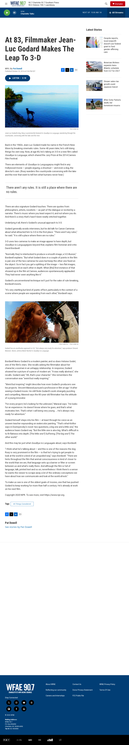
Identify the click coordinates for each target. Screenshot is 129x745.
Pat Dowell (17, 68)
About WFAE (51, 684)
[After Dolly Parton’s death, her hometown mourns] (94, 104)
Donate (119, 4)
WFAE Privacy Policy (107, 684)
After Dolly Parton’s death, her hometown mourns (112, 103)
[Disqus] (64, 576)
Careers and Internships (55, 696)
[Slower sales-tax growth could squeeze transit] (94, 85)
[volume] (14, 13)
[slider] (18, 12)
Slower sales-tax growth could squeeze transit (111, 84)
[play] (7, 12)
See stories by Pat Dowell (18, 526)
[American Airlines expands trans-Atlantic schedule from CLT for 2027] (94, 66)
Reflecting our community (56, 690)
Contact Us (77, 684)
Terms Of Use (104, 690)
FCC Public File (78, 696)
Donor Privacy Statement (83, 690)
